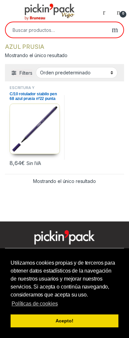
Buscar (115, 30)
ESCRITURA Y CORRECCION (22, 89)
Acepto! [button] (64, 320)
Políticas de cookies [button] (35, 303)
